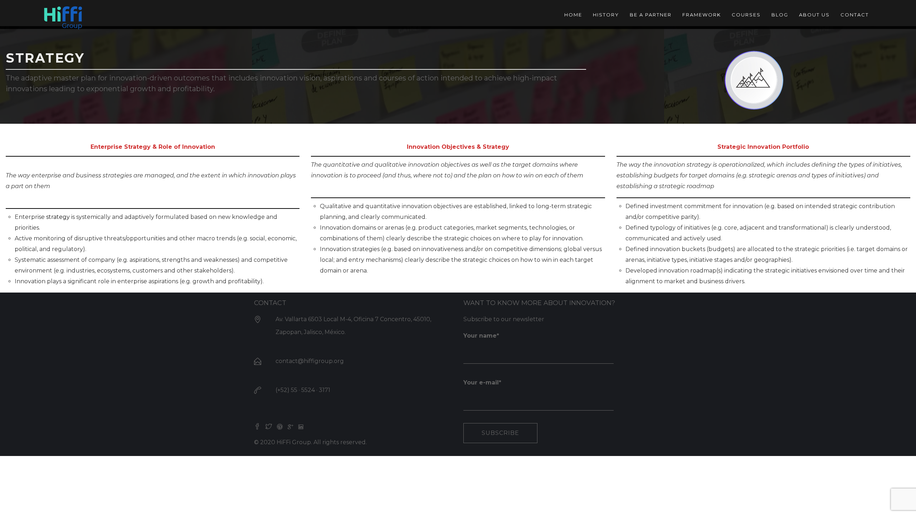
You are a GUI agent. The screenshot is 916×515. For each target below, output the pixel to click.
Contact (855, 15)
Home (573, 15)
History (606, 15)
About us (814, 15)
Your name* (481, 335)
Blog (779, 15)
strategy (58, 217)
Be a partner (651, 15)
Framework (701, 15)
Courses (746, 15)
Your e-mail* (482, 382)
